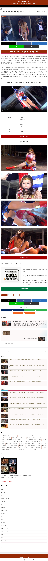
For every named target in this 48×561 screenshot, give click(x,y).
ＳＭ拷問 (3, 492)
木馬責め (3, 522)
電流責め (3, 513)
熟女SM (3, 537)
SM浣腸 (3, 501)
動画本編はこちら (24, 136)
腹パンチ (3, 544)
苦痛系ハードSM (5, 498)
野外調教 (3, 507)
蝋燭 (2, 519)
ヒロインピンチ (4, 294)
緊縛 (2, 489)
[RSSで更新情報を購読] (24, 313)
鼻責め (2, 547)
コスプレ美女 (17, 294)
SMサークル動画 (5, 528)
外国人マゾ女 (4, 510)
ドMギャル (3, 525)
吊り (2, 534)
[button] (31, 46)
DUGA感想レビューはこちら (7, 481)
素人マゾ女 (3, 540)
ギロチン (3, 504)
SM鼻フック (11, 294)
